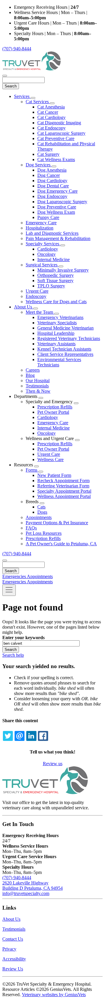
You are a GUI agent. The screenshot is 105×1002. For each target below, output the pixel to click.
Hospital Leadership (55, 333)
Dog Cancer (48, 175)
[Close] (4, 76)
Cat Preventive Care (55, 138)
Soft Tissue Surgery (55, 280)
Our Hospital (38, 380)
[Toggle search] (4, 560)
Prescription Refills (54, 406)
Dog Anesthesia (51, 170)
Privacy (9, 948)
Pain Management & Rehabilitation (58, 238)
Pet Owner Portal (53, 412)
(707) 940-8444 (16, 48)
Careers (33, 370)
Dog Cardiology (52, 180)
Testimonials (37, 385)
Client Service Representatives (65, 354)
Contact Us (12, 939)
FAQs (31, 527)
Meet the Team (40, 312)
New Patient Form (54, 475)
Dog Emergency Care (57, 191)
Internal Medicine (53, 259)
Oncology (46, 254)
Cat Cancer (47, 112)
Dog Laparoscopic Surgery (62, 201)
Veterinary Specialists (57, 322)
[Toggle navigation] (9, 590)
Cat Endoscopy (51, 127)
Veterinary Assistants (56, 343)
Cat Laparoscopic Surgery (61, 133)
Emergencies (14, 576)
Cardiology (47, 248)
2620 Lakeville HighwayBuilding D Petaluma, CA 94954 (32, 885)
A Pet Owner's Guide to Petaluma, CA (61, 543)
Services (22, 96)
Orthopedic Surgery (55, 275)
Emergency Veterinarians (60, 317)
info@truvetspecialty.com (25, 893)
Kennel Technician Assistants (64, 348)
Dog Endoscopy (52, 196)
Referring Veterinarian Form (63, 485)
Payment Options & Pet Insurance (57, 522)
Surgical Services (42, 264)
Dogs (42, 512)
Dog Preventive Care (56, 206)
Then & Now (38, 391)
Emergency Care (41, 222)
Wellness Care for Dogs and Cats (56, 301)
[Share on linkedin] (31, 736)
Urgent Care (37, 291)
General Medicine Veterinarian (65, 327)
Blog (30, 375)
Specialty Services (43, 243)
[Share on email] (19, 736)
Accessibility (14, 958)
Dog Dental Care (53, 185)
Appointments (39, 517)
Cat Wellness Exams (56, 159)
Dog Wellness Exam (56, 212)
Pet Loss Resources (44, 533)
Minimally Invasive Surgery (63, 270)
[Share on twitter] (8, 736)
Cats (41, 506)
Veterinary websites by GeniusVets (54, 994)
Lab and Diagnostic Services (52, 233)
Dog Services (39, 164)
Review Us (12, 968)
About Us (23, 306)
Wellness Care (50, 459)
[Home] (31, 68)
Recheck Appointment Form (63, 480)
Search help (13, 655)
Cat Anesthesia (51, 106)
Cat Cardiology (51, 117)
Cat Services (38, 101)
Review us (52, 763)
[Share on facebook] (43, 736)
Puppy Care (48, 217)
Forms (32, 470)
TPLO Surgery (51, 285)
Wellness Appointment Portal (64, 496)
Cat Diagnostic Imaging (59, 122)
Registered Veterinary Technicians (68, 338)
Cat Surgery (48, 154)
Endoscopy (36, 296)
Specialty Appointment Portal (64, 491)
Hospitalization (39, 227)
